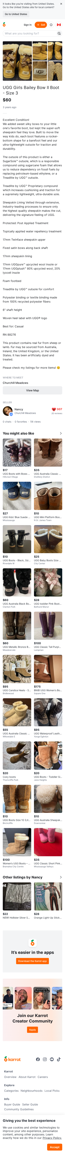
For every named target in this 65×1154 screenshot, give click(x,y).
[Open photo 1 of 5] (17, 61)
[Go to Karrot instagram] (45, 1059)
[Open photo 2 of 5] (40, 51)
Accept (54, 1147)
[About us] (51, 25)
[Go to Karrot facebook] (38, 1059)
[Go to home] (4, 24)
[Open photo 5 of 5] (55, 71)
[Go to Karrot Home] (12, 1059)
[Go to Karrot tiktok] (59, 1059)
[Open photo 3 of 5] (55, 51)
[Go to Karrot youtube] (52, 1059)
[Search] (59, 33)
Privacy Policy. (52, 1138)
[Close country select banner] (61, 3)
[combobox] (30, 33)
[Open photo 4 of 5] (40, 71)
